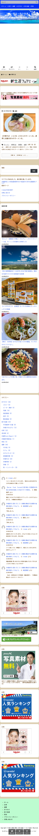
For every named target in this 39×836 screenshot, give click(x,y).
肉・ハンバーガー (10, 467)
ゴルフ (6, 405)
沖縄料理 (7, 461)
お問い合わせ (6, 193)
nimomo (10, 478)
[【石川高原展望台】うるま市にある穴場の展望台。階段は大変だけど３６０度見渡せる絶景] (19, 257)
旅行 (6, 416)
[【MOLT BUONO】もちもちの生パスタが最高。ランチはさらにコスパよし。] (19, 326)
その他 (6, 447)
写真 (6, 410)
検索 (3, 168)
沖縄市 (20, 144)
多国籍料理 (8, 456)
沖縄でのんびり (10, 427)
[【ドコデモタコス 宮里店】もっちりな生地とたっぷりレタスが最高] (19, 291)
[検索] (36, 2)
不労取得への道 (9, 424)
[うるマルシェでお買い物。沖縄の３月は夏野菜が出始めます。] (19, 362)
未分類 (5, 433)
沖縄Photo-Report (9, 436)
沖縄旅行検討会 (8, 439)
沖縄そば (7, 459)
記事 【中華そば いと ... (19, 155)
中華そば (13, 144)
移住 (32, 6)
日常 (9, 6)
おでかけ (19, 6)
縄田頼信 (26, 506)
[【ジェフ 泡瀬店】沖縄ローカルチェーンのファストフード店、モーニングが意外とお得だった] (19, 223)
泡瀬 (25, 144)
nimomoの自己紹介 (7, 190)
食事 (14, 6)
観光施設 (7, 419)
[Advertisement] (19, 44)
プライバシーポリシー (9, 195)
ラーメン (6, 144)
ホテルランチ (9, 453)
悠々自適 (26, 6)
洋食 (6, 464)
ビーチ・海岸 (9, 407)
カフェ (6, 450)
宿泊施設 (7, 413)
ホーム (4, 6)
